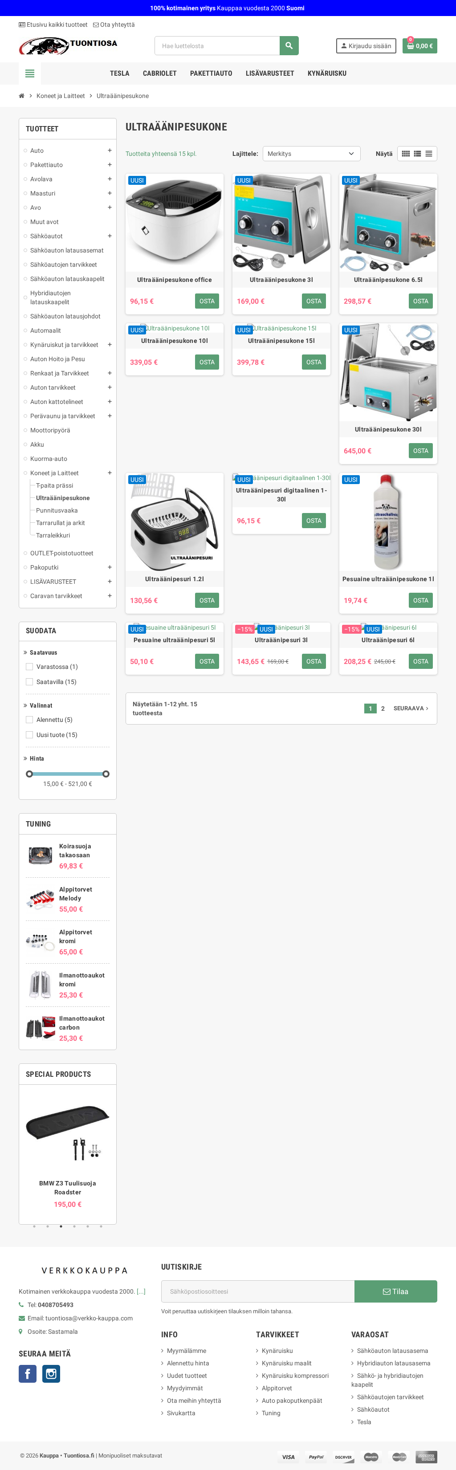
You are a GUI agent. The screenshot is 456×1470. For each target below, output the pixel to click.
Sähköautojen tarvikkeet (390, 1397)
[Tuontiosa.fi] (68, 45)
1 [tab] (34, 1226)
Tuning (271, 1413)
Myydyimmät (185, 1388)
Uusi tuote (57, 734)
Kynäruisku (277, 1350)
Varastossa (57, 666)
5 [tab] (87, 1226)
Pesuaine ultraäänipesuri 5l (175, 639)
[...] (141, 1291)
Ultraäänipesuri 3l (281, 639)
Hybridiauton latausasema (394, 1363)
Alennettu (55, 719)
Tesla (364, 1421)
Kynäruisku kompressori (295, 1375)
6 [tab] (101, 1226)
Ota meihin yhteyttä (194, 1400)
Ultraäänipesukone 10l (174, 340)
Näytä (384, 153)
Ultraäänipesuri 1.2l (174, 578)
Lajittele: (245, 153)
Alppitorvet (277, 1388)
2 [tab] (47, 1226)
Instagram (51, 1374)
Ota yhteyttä (117, 24)
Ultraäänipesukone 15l (281, 340)
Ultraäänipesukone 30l (388, 429)
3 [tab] (61, 1226)
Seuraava (412, 708)
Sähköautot (373, 1409)
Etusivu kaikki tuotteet (56, 24)
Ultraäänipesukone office (174, 279)
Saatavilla (57, 681)
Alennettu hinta (188, 1363)
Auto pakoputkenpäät (292, 1400)
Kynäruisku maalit (287, 1363)
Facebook (28, 1374)
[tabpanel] (68, 1150)
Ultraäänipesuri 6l (388, 639)
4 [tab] (74, 1226)
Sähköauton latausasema (392, 1350)
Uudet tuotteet (187, 1375)
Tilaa (399, 1291)
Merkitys (279, 153)
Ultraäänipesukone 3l (281, 279)
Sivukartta (181, 1413)
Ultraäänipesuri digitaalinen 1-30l (281, 495)
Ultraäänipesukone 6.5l (388, 279)
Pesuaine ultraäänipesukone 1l (388, 578)
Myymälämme (186, 1350)
